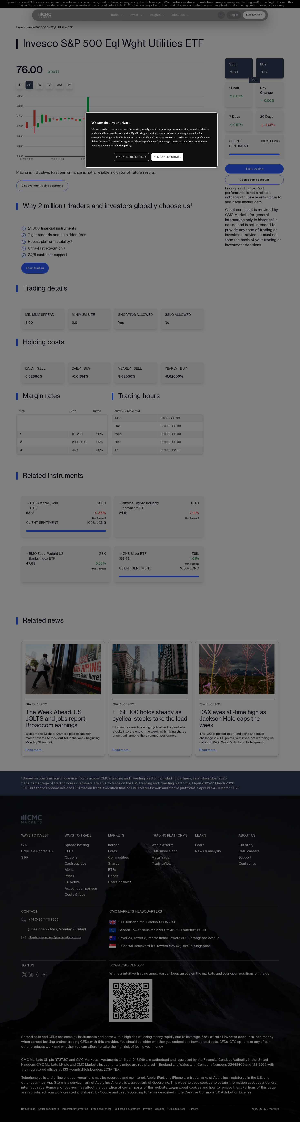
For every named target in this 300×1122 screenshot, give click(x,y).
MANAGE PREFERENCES (131, 157)
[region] (151, 140)
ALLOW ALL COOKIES (167, 157)
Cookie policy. (123, 145)
